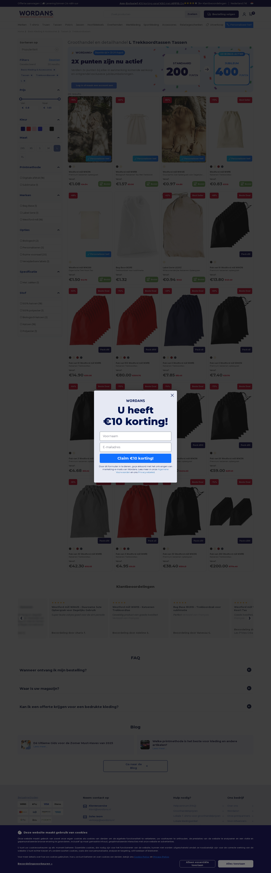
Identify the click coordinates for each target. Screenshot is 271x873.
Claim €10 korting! (135, 458)
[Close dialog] (172, 395)
